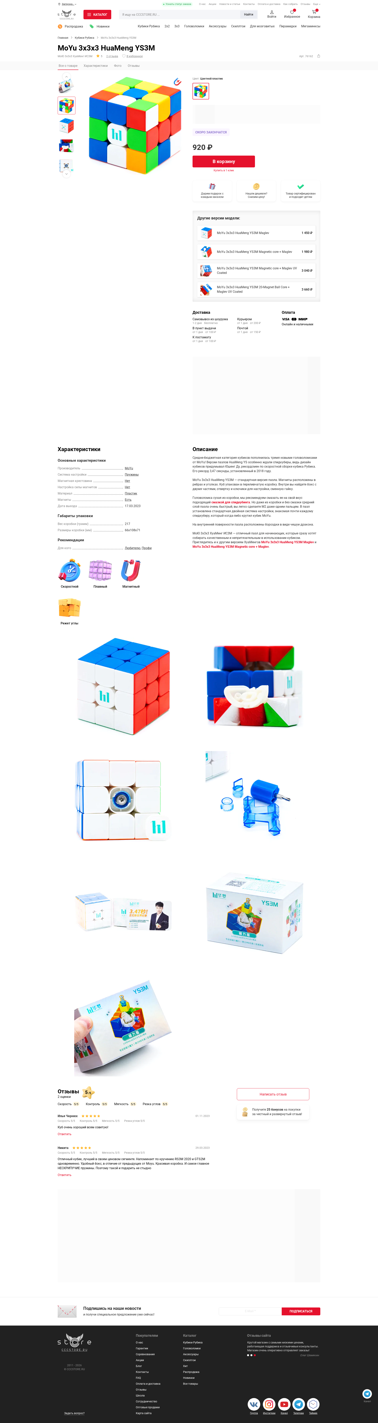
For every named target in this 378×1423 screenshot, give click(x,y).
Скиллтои (238, 26)
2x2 (167, 26)
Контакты (249, 4)
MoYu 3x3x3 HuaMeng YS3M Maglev (243, 233)
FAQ (138, 1377)
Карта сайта (144, 1413)
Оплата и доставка (269, 4)
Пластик (131, 493)
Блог (139, 1366)
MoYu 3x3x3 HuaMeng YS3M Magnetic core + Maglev (254, 252)
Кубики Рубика (149, 26)
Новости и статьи (229, 4)
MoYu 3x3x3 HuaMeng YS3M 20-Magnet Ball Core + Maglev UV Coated (253, 289)
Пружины (132, 474)
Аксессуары (217, 26)
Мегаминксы (310, 26)
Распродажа (74, 26)
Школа (140, 1395)
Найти (248, 14)
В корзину (224, 161)
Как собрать (290, 4)
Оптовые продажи (148, 1407)
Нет (127, 481)
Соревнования (145, 1354)
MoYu (129, 468)
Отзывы (305, 4)
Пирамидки (287, 26)
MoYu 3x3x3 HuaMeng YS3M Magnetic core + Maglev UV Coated (257, 270)
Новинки (103, 26)
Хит (185, 1366)
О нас (202, 4)
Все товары (190, 1383)
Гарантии (142, 1348)
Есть (128, 500)
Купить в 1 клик (224, 170)
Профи (147, 548)
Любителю (132, 548)
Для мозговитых (262, 26)
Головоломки (194, 26)
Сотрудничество (146, 1401)
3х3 (177, 26)
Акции (212, 4)
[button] (248, 1355)
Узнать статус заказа (178, 4)
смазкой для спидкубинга (230, 502)
